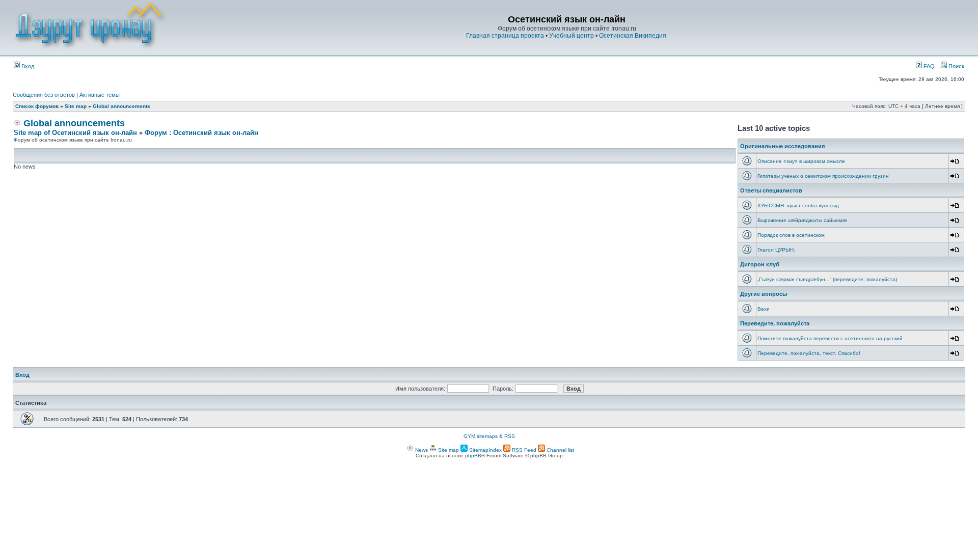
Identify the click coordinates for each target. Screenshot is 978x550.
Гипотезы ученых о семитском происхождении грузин (823, 176)
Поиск (955, 66)
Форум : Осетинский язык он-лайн (201, 132)
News (421, 450)
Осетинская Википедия (632, 35)
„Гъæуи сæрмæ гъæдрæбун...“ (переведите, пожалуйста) (827, 279)
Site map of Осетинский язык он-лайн (75, 132)
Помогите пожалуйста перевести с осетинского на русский (830, 338)
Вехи (763, 309)
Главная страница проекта (505, 35)
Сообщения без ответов (44, 95)
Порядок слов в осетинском (791, 235)
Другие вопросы (763, 294)
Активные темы (99, 95)
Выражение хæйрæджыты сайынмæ (802, 220)
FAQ (928, 66)
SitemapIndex (485, 450)
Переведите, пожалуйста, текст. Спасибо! (808, 353)
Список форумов (37, 106)
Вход (27, 66)
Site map (76, 106)
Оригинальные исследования (782, 146)
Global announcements (121, 106)
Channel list (559, 450)
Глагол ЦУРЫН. (776, 250)
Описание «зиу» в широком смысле (801, 161)
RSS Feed (523, 450)
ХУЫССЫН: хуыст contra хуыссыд (798, 205)
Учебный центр (571, 35)
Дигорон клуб (759, 264)
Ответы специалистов (771, 190)
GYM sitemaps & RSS (489, 436)
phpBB (473, 455)
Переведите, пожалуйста (774, 323)
